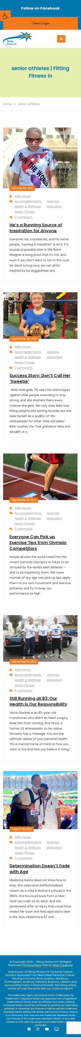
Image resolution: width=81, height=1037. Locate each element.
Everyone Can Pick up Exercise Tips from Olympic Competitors (38, 542)
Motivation (54, 206)
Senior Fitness (24, 212)
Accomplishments (28, 201)
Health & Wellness (28, 206)
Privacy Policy (32, 965)
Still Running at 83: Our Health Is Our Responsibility (38, 701)
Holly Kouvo (23, 196)
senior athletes (29, 104)
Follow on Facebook (40, 8)
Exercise (53, 201)
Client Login (41, 23)
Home (7, 104)
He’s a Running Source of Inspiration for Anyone (36, 228)
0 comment (23, 217)
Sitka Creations (63, 965)
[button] (5, 15)
